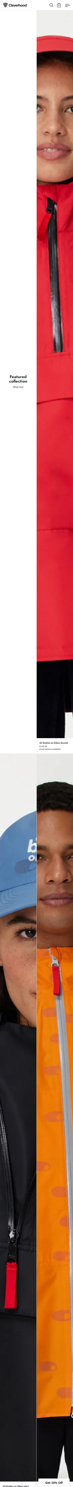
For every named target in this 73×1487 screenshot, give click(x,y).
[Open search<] (51, 5)
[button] (54, 1483)
